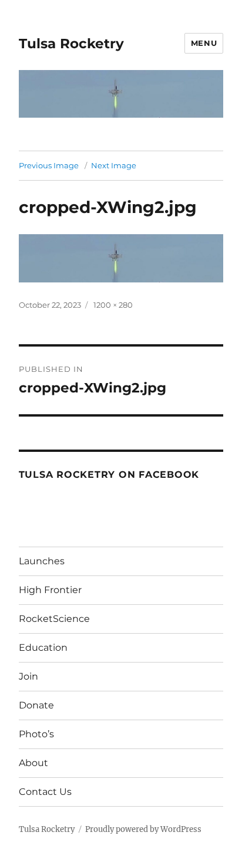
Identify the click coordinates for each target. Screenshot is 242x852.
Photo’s (36, 734)
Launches (42, 561)
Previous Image (49, 165)
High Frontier (50, 589)
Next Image (113, 165)
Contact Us (45, 791)
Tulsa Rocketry (71, 43)
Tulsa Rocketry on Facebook (109, 474)
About (33, 762)
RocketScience (54, 618)
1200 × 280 (113, 304)
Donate (36, 705)
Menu (204, 43)
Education (43, 647)
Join (28, 676)
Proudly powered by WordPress (143, 829)
